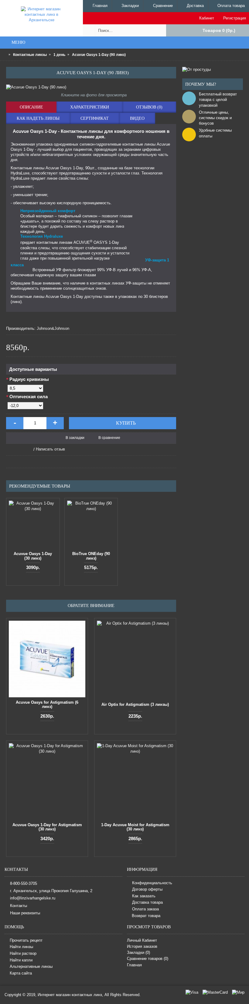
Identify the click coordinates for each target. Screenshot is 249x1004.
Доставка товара (147, 902)
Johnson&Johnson (53, 328)
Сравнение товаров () (147, 958)
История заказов (142, 946)
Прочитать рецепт (26, 940)
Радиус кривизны (29, 379)
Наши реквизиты (25, 913)
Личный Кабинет (142, 940)
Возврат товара (146, 915)
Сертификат (94, 118)
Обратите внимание (91, 605)
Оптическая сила (28, 396)
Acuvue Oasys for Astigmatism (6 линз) (47, 704)
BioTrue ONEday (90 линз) (91, 555)
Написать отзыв (50, 449)
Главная (134, 965)
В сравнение (109, 438)
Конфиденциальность (152, 883)
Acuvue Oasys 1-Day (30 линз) (33, 555)
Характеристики (89, 107)
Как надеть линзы (38, 118)
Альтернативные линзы (31, 966)
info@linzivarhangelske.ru (32, 898)
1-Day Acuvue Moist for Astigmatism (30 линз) (135, 827)
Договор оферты (147, 889)
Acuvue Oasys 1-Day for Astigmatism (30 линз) (47, 827)
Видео (137, 118)
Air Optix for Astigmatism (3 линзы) (135, 704)
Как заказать (143, 896)
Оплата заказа (145, 909)
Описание (31, 107)
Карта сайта (21, 973)
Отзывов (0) (149, 107)
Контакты (18, 905)
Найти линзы (21, 947)
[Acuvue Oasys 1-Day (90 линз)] (91, 87)
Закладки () (138, 952)
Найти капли (21, 960)
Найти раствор (23, 953)
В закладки (75, 438)
